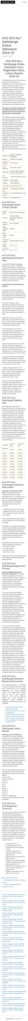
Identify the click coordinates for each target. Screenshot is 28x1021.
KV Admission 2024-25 (10, 878)
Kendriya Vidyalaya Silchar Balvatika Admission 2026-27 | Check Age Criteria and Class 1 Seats (13, 921)
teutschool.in (19, 1018)
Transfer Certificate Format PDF (15, 716)
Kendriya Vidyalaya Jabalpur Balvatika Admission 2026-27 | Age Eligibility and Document (13, 974)
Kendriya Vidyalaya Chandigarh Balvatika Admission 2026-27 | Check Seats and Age (14, 993)
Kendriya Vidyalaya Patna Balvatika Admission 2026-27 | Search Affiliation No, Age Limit (13, 939)
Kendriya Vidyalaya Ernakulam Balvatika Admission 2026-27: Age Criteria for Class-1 (13, 896)
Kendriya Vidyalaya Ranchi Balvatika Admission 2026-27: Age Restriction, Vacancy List (12, 915)
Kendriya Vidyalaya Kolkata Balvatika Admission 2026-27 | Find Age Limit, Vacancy (12, 952)
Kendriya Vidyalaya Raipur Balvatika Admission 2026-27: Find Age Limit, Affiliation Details (12, 908)
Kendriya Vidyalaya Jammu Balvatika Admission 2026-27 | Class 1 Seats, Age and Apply (13, 968)
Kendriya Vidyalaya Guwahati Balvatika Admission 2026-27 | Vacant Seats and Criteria (13, 987)
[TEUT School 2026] (8, 2)
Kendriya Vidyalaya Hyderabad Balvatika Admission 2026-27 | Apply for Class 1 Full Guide (14, 958)
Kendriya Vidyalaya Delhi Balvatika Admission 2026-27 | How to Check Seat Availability (14, 981)
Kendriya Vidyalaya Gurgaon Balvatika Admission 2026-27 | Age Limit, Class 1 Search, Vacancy (13, 927)
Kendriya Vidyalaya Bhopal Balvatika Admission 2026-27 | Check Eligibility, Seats (13, 1010)
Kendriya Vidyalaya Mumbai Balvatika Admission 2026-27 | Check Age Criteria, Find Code (14, 933)
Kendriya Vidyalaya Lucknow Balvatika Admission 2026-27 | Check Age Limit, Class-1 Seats (13, 945)
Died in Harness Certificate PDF (15, 718)
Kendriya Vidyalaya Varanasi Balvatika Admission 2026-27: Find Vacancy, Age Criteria (13, 902)
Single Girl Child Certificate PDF (15, 714)
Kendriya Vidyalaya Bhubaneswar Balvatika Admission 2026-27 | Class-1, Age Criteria (13, 999)
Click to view (13, 245)
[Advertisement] (14, 22)
